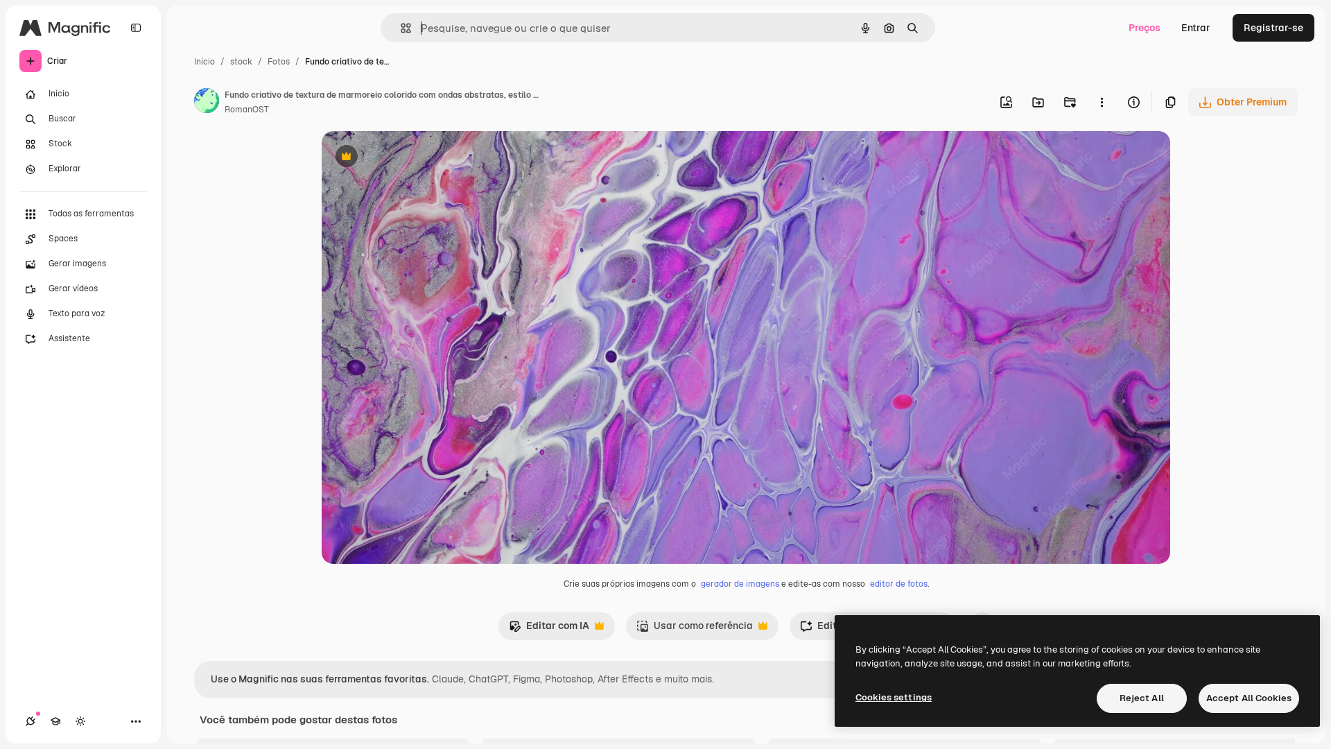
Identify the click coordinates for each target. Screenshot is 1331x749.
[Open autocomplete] (400, 28)
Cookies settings (893, 697)
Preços (1144, 27)
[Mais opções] (1101, 102)
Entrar (1195, 27)
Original (410, 157)
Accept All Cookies (1248, 698)
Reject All (1142, 698)
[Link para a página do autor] (206, 102)
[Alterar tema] (80, 721)
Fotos (279, 61)
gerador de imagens (740, 583)
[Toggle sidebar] (136, 28)
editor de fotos (899, 583)
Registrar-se (1273, 27)
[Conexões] (30, 721)
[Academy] (55, 721)
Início (204, 61)
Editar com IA (549, 629)
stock (241, 61)
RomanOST (247, 109)
